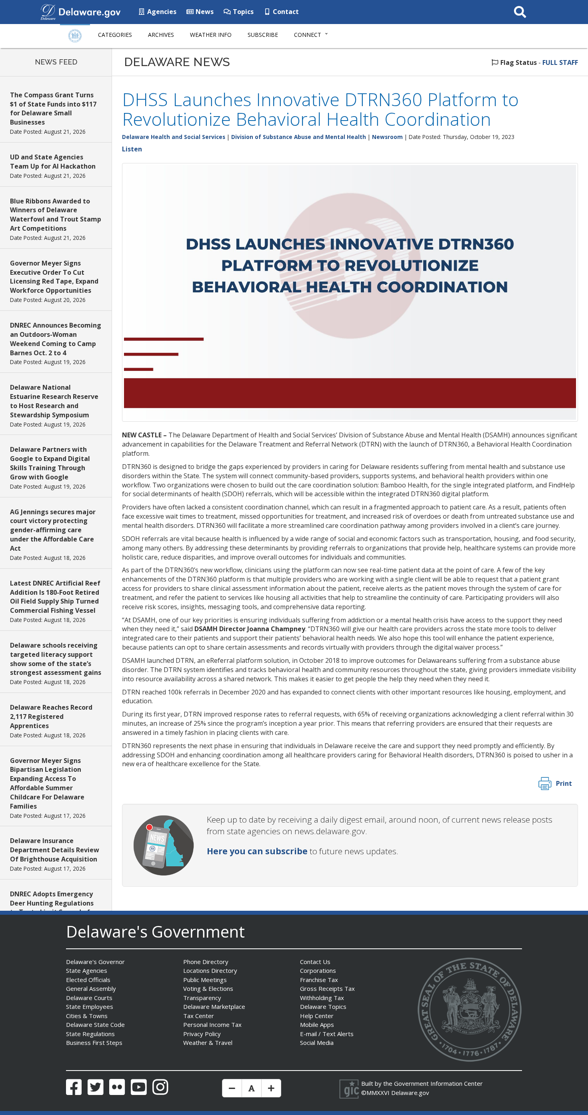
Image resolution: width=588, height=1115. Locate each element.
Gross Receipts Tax (327, 988)
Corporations (318, 970)
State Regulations (90, 1034)
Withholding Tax (322, 998)
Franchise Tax (319, 980)
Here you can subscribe (257, 851)
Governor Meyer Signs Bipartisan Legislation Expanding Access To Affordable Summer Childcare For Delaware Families (47, 783)
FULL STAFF (560, 62)
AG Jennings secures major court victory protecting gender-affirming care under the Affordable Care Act (53, 530)
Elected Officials (88, 980)
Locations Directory (210, 970)
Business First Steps (94, 1043)
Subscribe (263, 34)
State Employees (89, 1006)
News (204, 11)
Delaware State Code (95, 1024)
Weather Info (211, 34)
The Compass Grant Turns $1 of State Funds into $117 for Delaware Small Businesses (53, 109)
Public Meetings (205, 980)
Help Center (317, 1016)
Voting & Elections (208, 988)
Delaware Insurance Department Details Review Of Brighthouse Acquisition (54, 849)
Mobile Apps (317, 1024)
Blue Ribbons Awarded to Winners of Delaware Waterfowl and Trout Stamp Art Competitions (55, 215)
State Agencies (86, 970)
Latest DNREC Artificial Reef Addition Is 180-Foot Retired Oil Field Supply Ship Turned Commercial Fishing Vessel (55, 597)
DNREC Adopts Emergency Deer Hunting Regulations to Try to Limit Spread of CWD (52, 908)
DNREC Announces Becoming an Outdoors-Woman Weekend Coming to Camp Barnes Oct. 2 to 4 (55, 339)
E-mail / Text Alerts (327, 1034)
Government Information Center (438, 1083)
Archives (161, 34)
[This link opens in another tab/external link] (48, 11)
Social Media (317, 1043)
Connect (307, 34)
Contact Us (315, 962)
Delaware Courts (89, 998)
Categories (115, 34)
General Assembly (91, 988)
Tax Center (198, 1016)
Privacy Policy (202, 1034)
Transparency (202, 998)
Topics (242, 11)
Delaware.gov (410, 1093)
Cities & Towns (87, 1016)
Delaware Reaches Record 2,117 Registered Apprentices (51, 716)
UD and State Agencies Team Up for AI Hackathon (53, 162)
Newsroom (387, 137)
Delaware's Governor (95, 962)
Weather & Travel (207, 1043)
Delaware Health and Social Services (173, 137)
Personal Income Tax (212, 1024)
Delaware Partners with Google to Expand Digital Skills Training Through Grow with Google (50, 463)
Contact (285, 11)
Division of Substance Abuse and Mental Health (298, 137)
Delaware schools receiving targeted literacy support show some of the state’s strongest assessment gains (55, 659)
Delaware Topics (323, 1006)
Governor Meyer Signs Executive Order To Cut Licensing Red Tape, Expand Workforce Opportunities (54, 277)
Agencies (161, 11)
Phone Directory (205, 962)
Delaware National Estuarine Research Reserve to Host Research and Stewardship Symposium (54, 401)
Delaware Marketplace (214, 1006)
